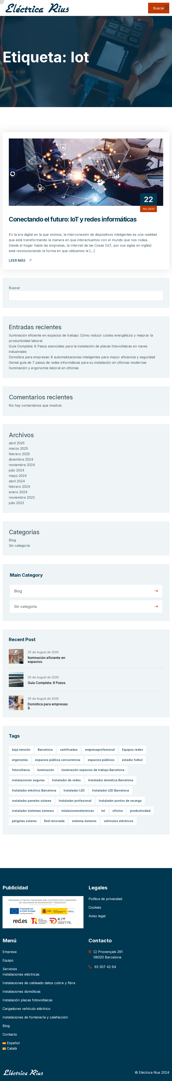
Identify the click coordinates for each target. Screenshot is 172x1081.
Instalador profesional (75, 800)
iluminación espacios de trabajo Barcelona (92, 770)
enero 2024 (18, 492)
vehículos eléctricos (118, 821)
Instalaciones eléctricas (21, 974)
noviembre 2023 (22, 497)
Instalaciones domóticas (21, 991)
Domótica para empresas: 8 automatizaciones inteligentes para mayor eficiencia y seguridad (82, 357)
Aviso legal (97, 916)
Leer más (17, 260)
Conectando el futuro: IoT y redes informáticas (72, 219)
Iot (22, 71)
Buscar (14, 288)
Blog (12, 540)
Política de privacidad (105, 899)
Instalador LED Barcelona (110, 790)
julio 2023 (16, 503)
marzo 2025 (18, 448)
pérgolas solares (24, 821)
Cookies (95, 907)
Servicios (10, 969)
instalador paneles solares (31, 800)
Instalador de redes (66, 780)
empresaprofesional (100, 749)
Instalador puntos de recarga (120, 800)
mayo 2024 (18, 476)
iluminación (45, 770)
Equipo (8, 960)
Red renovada (54, 821)
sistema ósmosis (84, 821)
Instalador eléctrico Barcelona (34, 790)
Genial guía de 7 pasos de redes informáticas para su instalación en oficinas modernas (77, 362)
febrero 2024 (19, 486)
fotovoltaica (21, 770)
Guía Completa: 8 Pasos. (47, 683)
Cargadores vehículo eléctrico (26, 1009)
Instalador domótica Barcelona (110, 780)
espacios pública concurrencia (57, 760)
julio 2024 (16, 470)
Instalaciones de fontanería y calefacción (35, 1017)
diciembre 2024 (21, 459)
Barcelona (45, 749)
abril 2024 (17, 481)
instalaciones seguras (28, 780)
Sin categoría (19, 545)
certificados (69, 749)
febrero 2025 (19, 454)
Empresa (10, 952)
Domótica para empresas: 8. (48, 706)
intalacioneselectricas (77, 810)
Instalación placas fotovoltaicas (27, 1000)
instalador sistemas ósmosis (33, 810)
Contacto (10, 1034)
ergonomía (20, 760)
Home (9, 71)
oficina (117, 810)
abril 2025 (17, 443)
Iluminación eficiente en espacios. (46, 660)
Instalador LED (74, 790)
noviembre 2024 (22, 465)
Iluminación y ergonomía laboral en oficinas (44, 368)
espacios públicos (101, 760)
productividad (140, 810)
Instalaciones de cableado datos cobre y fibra (39, 983)
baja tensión (21, 749)
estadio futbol (132, 760)
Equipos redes (132, 749)
